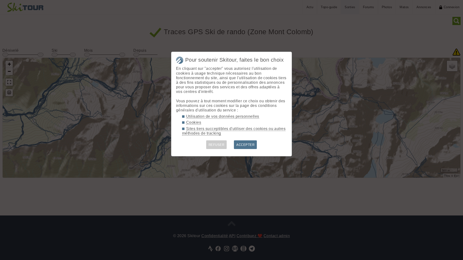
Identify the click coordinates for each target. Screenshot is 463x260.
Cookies (193, 122)
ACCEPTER (245, 145)
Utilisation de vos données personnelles (222, 116)
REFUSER (216, 145)
